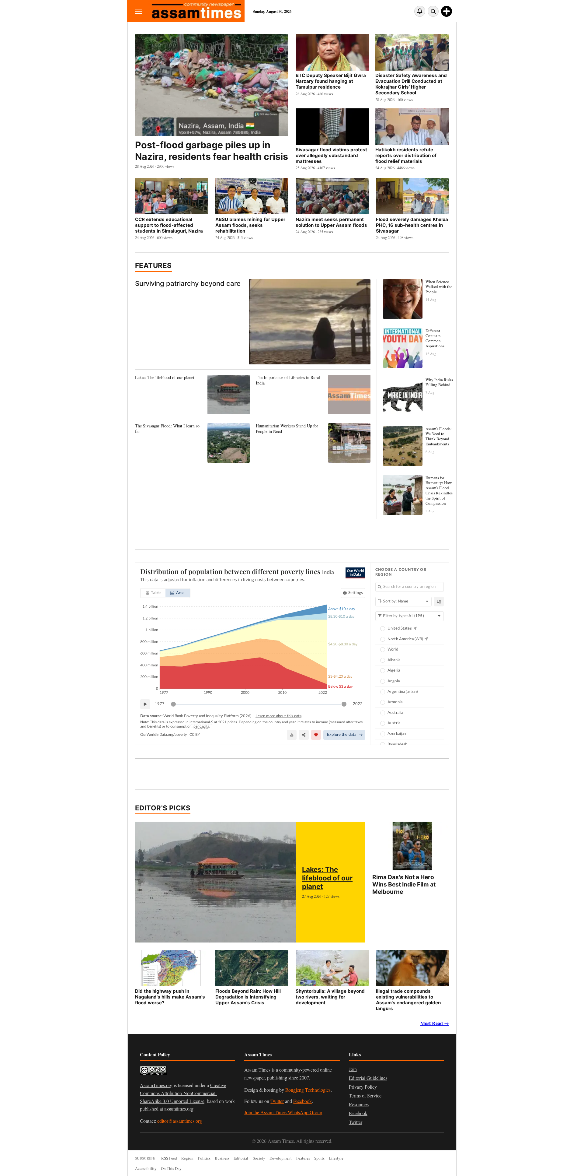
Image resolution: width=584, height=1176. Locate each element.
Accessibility (146, 1168)
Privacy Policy (363, 1086)
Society (259, 1158)
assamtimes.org (178, 1108)
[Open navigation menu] (138, 11)
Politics (204, 1158)
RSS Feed (169, 1158)
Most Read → (434, 1023)
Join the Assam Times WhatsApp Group (283, 1112)
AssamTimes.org (156, 1085)
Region (187, 1158)
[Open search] (433, 11)
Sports (319, 1158)
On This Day (171, 1168)
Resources (359, 1104)
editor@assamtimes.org (179, 1121)
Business (222, 1158)
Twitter (277, 1101)
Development (280, 1158)
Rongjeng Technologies (308, 1089)
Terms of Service (365, 1095)
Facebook (302, 1101)
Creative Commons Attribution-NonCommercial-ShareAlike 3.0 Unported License (183, 1093)
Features (153, 265)
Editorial (241, 1158)
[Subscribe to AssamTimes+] (446, 11)
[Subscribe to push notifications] (419, 11)
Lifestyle (336, 1158)
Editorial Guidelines (368, 1078)
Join (353, 1069)
